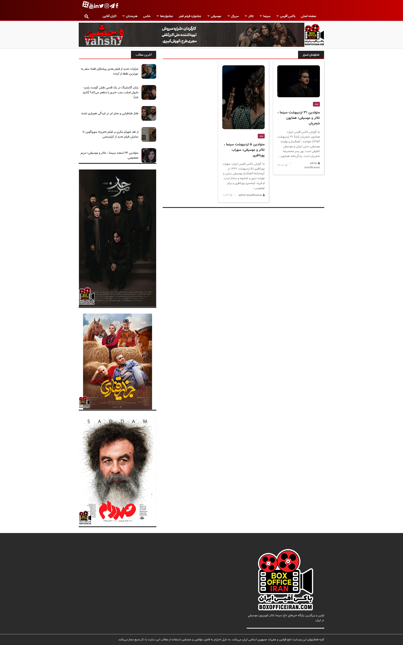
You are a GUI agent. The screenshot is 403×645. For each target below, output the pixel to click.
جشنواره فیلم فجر (190, 16)
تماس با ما (317, 625)
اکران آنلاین (109, 16)
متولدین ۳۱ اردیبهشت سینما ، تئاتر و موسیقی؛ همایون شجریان (298, 118)
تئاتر (251, 16)
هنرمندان (131, 16)
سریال (235, 16)
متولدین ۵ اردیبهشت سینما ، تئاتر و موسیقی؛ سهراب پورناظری (244, 150)
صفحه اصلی (308, 16)
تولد (316, 104)
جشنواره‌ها (166, 16)
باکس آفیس (287, 16)
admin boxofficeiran (312, 165)
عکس (146, 16)
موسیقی (216, 16)
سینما (266, 16)
